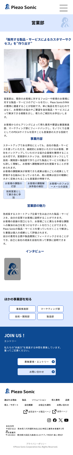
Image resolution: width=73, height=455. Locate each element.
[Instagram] (49, 420)
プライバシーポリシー (36, 443)
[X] (60, 420)
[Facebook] (54, 420)
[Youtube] (66, 420)
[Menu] (64, 8)
